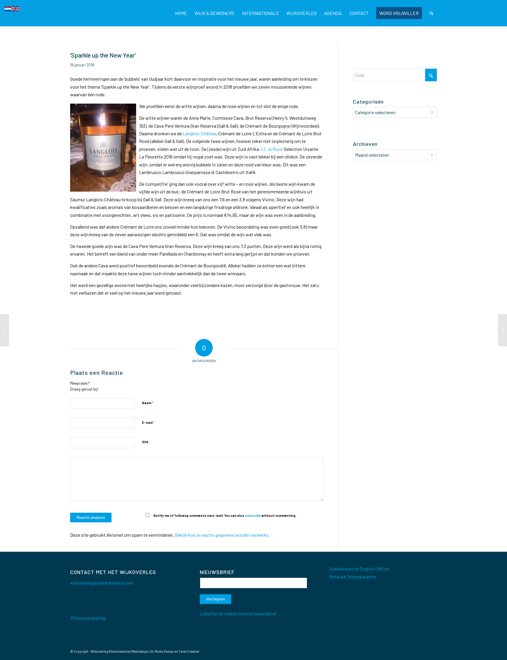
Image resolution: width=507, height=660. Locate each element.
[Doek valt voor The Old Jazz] (4, 330)
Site (145, 442)
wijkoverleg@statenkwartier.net (101, 582)
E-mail (148, 422)
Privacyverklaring (88, 618)
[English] (16, 8)
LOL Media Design (161, 651)
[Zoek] (431, 13)
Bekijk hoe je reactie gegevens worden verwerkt (221, 535)
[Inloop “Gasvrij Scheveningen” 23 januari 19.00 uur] (502, 330)
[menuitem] (181, 13)
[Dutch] (8, 8)
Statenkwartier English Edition (359, 568)
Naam (147, 402)
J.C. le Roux (271, 149)
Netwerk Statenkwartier (353, 576)
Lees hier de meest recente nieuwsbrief (238, 613)
